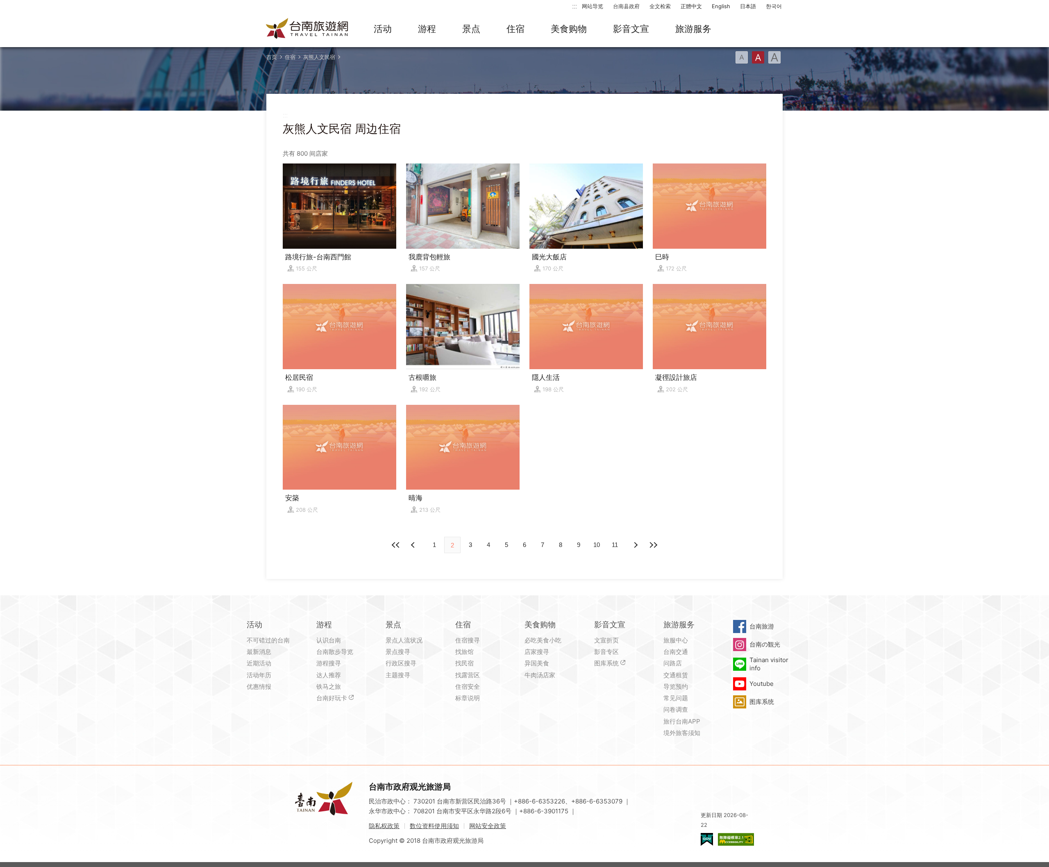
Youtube (761, 684)
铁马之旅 (328, 686)
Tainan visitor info (768, 664)
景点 (471, 28)
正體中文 (691, 6)
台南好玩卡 (331, 698)
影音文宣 (631, 28)
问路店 (672, 663)
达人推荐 (328, 675)
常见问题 (675, 698)
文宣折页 (606, 640)
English (721, 6)
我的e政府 (707, 839)
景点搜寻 (398, 652)
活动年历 (259, 675)
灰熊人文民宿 (319, 57)
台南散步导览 (334, 652)
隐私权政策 (384, 826)
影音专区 (606, 652)
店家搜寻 (536, 652)
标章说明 (467, 698)
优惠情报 (259, 686)
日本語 (748, 6)
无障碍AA (736, 839)
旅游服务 (693, 28)
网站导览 (592, 6)
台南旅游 (761, 626)
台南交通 (675, 652)
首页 (271, 57)
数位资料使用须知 (434, 826)
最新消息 (259, 652)
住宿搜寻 (467, 640)
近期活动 (259, 663)
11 (615, 544)
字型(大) (774, 57)
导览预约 (675, 686)
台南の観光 (764, 644)
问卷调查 (675, 709)
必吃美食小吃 (542, 640)
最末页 (653, 545)
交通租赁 (675, 675)
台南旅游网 (307, 29)
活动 (383, 28)
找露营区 (467, 675)
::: (574, 6)
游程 (427, 28)
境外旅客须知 (681, 733)
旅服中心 (675, 640)
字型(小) (742, 57)
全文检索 (660, 6)
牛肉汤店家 (539, 675)
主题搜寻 (398, 675)
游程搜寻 (328, 663)
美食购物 (569, 28)
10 (596, 544)
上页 (635, 545)
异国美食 (536, 663)
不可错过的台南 (268, 640)
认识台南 (328, 640)
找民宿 (464, 663)
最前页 (396, 545)
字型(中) (758, 57)
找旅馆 (464, 652)
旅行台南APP (681, 721)
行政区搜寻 (401, 663)
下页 (414, 545)
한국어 (774, 6)
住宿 (515, 28)
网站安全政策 (487, 826)
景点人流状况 (404, 640)
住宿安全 (467, 686)
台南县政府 (626, 6)
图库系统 (606, 663)
